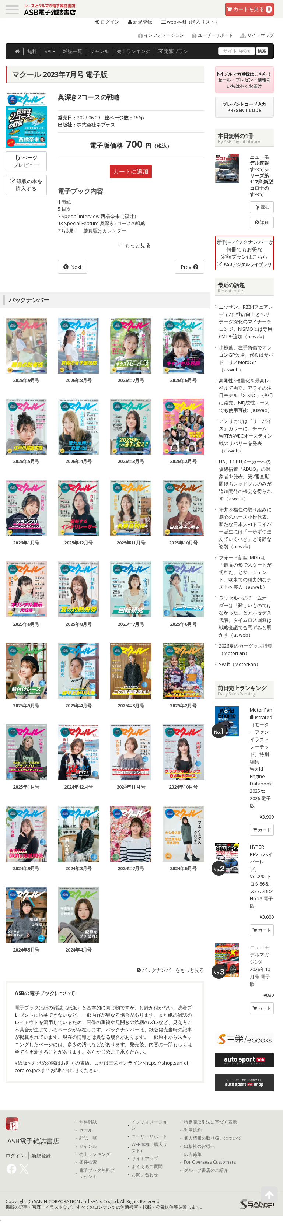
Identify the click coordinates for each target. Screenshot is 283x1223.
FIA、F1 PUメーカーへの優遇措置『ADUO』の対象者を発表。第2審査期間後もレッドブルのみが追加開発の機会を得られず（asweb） (245, 480)
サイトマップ (260, 35)
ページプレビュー (26, 161)
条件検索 (88, 1162)
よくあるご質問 (147, 1167)
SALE (50, 51)
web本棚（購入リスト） (193, 21)
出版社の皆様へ (199, 1146)
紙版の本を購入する (29, 185)
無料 (32, 51)
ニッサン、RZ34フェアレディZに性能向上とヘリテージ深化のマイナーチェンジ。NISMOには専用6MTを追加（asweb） (246, 322)
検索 (262, 51)
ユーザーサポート (215, 35)
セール (85, 1130)
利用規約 (193, 1130)
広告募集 (193, 1154)
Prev (186, 266)
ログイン (109, 21)
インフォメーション (163, 35)
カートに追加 (131, 171)
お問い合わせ (145, 1175)
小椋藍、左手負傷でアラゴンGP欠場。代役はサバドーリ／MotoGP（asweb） (246, 358)
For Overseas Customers (210, 1162)
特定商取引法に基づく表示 (210, 1122)
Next (76, 266)
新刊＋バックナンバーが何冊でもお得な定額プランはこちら (245, 252)
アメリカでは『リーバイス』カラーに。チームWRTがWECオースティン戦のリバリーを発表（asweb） (245, 436)
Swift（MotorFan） (240, 664)
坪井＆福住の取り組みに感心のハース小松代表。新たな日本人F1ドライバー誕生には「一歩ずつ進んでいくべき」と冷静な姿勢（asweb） (245, 528)
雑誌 (72, 51)
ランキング (133, 51)
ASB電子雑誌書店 (33, 1140)
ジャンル (99, 51)
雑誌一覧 (88, 1138)
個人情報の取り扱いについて (212, 1138)
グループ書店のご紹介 (206, 1170)
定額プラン (175, 51)
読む (264, 207)
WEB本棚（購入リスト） (149, 1148)
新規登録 (142, 21)
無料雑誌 (88, 1122)
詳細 (264, 222)
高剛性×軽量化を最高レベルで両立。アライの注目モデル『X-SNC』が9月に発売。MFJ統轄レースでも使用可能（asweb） (246, 395)
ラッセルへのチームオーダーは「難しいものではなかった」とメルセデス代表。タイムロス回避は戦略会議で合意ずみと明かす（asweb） (245, 616)
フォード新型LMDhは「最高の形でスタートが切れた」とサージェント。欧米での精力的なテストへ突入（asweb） (245, 572)
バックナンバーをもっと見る (172, 970)
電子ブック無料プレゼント (97, 1173)
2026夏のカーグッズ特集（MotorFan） (245, 649)
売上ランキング (94, 1154)
